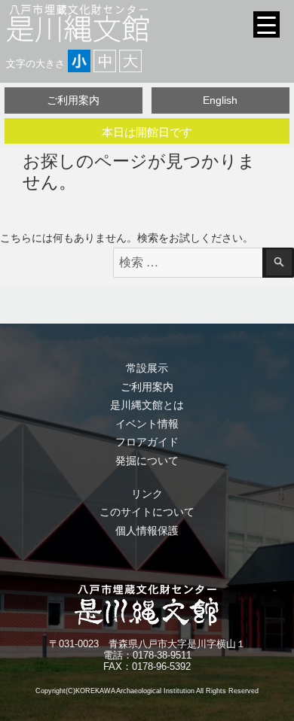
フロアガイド (147, 442)
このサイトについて (147, 512)
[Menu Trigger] (266, 24)
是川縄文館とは (147, 405)
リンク (147, 494)
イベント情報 (147, 424)
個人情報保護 (147, 531)
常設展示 (147, 368)
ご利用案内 (73, 100)
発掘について (147, 461)
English (220, 100)
